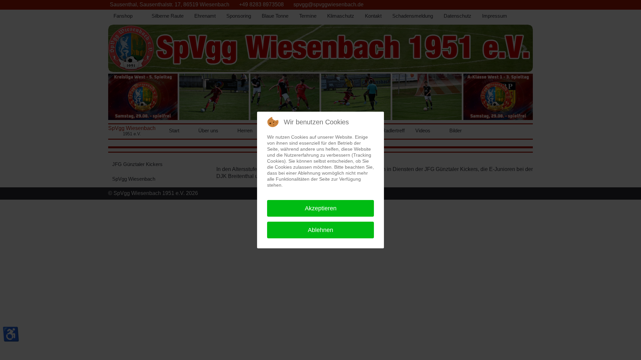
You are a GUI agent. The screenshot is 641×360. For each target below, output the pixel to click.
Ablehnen (320, 230)
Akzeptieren (321, 208)
